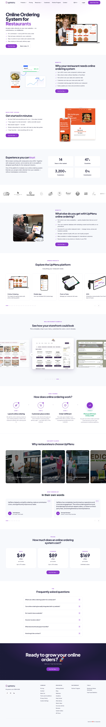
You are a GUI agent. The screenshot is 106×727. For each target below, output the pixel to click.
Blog (57, 691)
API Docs (58, 713)
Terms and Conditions (46, 696)
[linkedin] (14, 693)
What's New (59, 703)
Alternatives (59, 701)
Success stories (60, 705)
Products (23, 2)
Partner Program (56, 2)
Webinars (58, 693)
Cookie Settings (44, 701)
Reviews (58, 708)
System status (59, 710)
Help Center (59, 698)
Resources (38, 2)
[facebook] (7, 693)
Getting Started (60, 688)
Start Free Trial (94, 2)
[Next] (98, 305)
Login (83, 2)
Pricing (31, 2)
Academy (58, 696)
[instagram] (10, 693)
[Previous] (95, 305)
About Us (42, 693)
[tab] (7, 305)
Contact (65, 2)
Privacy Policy (44, 698)
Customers (47, 2)
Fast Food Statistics (92, 692)
